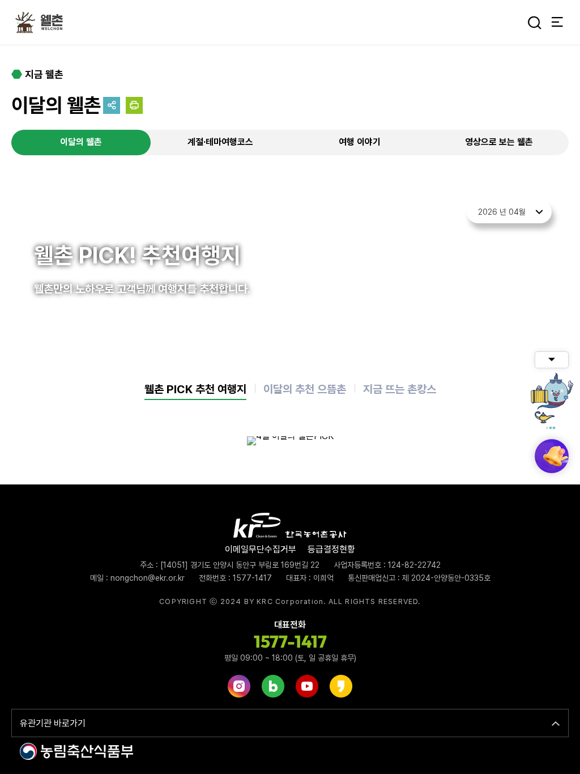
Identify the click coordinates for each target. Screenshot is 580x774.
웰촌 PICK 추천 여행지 (195, 389)
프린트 (134, 105)
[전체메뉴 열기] (557, 22)
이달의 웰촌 (81, 142)
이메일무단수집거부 (260, 549)
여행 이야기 (360, 142)
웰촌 (42, 22)
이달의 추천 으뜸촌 (304, 389)
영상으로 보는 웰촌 (499, 142)
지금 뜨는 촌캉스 (399, 389)
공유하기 (111, 105)
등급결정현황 (331, 549)
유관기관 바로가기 (53, 723)
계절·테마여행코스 (220, 142)
